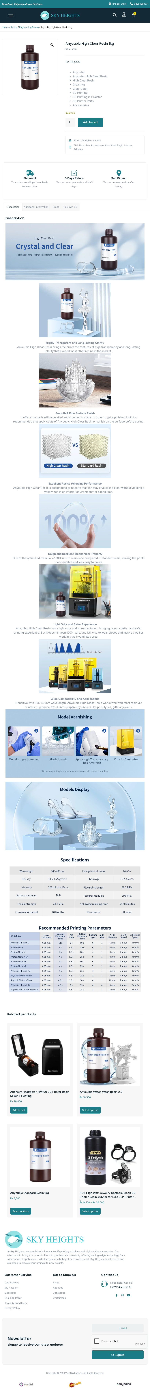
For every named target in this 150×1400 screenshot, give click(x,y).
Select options (90, 1110)
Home (6, 27)
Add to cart (90, 122)
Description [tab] (13, 206)
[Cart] (133, 15)
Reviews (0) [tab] (70, 206)
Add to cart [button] (19, 1110)
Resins (14, 27)
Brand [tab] (56, 206)
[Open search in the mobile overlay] (115, 15)
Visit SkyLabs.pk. (74, 1373)
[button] (52, 45)
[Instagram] (122, 1295)
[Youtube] (128, 1295)
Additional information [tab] (36, 206)
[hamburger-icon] (11, 15)
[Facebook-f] (116, 1295)
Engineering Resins (29, 27)
